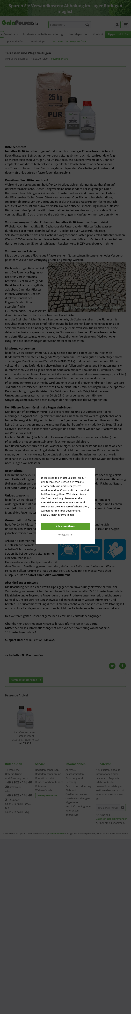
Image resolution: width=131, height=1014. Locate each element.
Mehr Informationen (62, 514)
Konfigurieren (65, 534)
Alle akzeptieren (65, 526)
